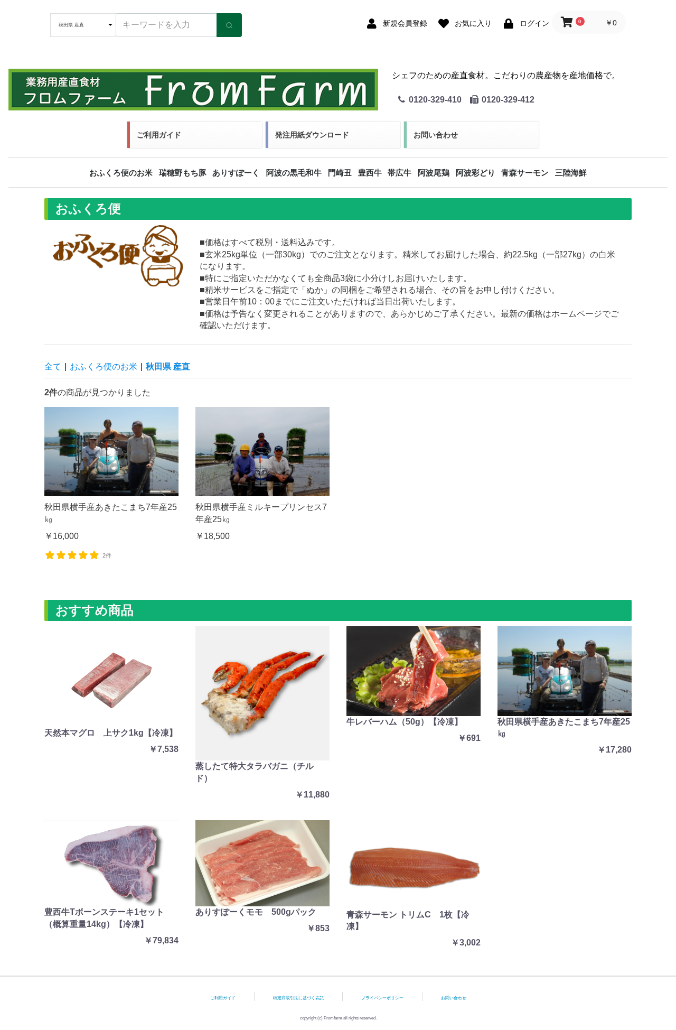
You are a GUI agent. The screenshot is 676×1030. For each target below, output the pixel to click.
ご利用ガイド (159, 135)
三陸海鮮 (571, 172)
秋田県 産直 (168, 366)
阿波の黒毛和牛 (294, 172)
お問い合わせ (436, 135)
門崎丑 (340, 172)
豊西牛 (370, 172)
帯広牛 (399, 172)
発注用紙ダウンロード (312, 135)
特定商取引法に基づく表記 (298, 998)
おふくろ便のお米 (121, 172)
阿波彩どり (475, 172)
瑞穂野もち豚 (182, 172)
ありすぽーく (236, 172)
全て (52, 366)
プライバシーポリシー (382, 998)
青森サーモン (525, 172)
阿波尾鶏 (433, 172)
